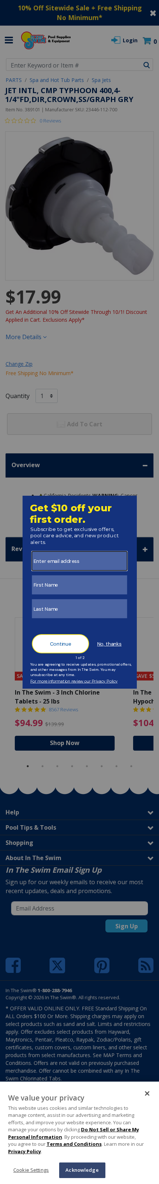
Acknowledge (81, 1170)
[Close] (147, 1093)
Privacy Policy (24, 1151)
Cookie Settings (31, 1170)
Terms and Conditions (74, 1144)
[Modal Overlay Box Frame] (80, 592)
